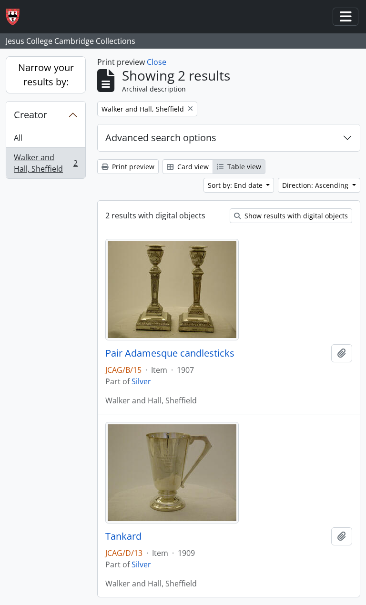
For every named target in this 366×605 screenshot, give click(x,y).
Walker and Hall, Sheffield (45, 163)
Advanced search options (160, 137)
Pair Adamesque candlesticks (169, 353)
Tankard (123, 536)
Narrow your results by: (46, 74)
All (18, 138)
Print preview (132, 166)
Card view (192, 166)
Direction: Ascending (316, 185)
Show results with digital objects (295, 215)
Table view (243, 166)
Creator (30, 114)
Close (156, 62)
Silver (141, 381)
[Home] (16, 17)
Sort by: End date (236, 185)
